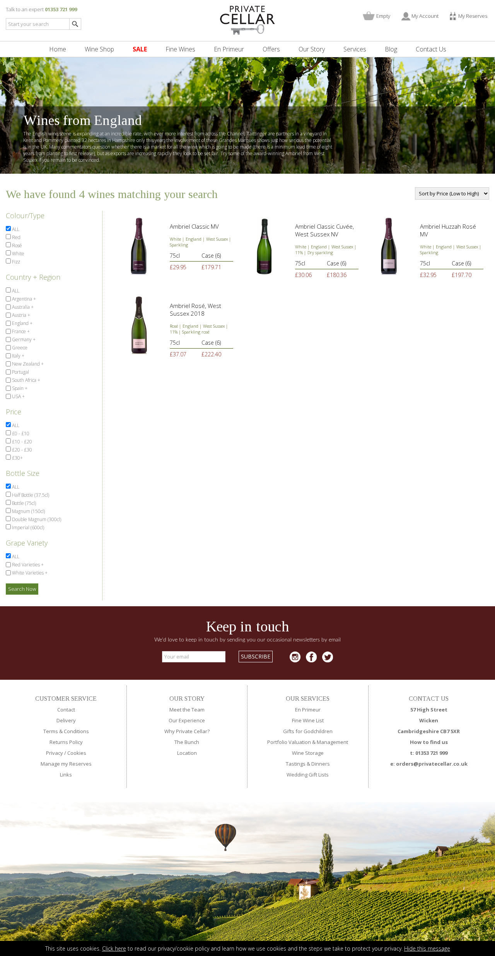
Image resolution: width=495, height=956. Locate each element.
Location (187, 752)
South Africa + (25, 380)
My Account (425, 15)
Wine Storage (308, 752)
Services (354, 49)
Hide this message (427, 948)
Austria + (20, 315)
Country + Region (33, 277)
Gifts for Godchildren (308, 731)
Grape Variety (27, 542)
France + (20, 331)
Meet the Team (187, 709)
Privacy (54, 752)
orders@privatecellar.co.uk (432, 763)
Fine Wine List (308, 720)
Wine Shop (99, 49)
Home (57, 49)
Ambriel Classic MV (195, 226)
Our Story (312, 49)
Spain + (19, 388)
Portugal (20, 372)
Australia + (22, 307)
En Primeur (229, 49)
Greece (19, 347)
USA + (18, 396)
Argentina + (23, 299)
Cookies (76, 752)
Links (66, 774)
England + (21, 323)
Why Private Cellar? (187, 731)
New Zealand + (27, 364)
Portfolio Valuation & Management (307, 742)
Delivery (66, 720)
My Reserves (472, 15)
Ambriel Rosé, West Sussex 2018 (195, 309)
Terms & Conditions (66, 731)
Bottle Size (22, 473)
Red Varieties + (27, 564)
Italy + (17, 355)
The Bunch (186, 742)
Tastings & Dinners (308, 763)
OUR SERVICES (307, 698)
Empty (383, 15)
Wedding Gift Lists (308, 774)
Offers (271, 49)
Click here (114, 948)
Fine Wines (180, 49)
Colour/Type (25, 215)
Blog (391, 49)
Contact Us (431, 49)
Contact (66, 709)
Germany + (23, 339)
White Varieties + (29, 572)
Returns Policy (66, 742)
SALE (140, 49)
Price (13, 411)
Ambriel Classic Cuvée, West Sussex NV (324, 230)
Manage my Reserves (66, 763)
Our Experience (187, 720)
